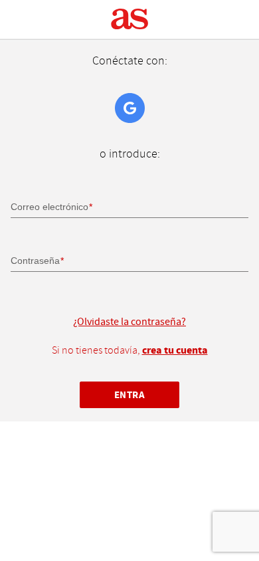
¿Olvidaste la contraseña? (129, 321)
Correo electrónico (49, 206)
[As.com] (130, 19)
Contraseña (35, 260)
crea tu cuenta (175, 350)
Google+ (130, 108)
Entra (129, 395)
